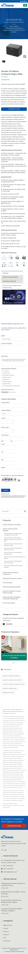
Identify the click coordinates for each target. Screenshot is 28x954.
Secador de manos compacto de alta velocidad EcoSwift (13, 544)
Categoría (16, 26)
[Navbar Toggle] (25, 5)
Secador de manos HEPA (9, 688)
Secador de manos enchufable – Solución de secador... (13, 893)
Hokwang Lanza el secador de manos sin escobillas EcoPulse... (13, 884)
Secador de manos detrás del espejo (13, 684)
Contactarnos (7, 807)
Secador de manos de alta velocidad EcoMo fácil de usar (13, 549)
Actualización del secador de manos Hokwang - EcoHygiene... (11, 910)
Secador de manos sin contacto (12, 680)
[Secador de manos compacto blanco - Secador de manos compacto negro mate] (11, 258)
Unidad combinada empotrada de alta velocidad (13, 566)
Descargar (9, 624)
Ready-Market (20, 951)
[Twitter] (3, 850)
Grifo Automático (7, 582)
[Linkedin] (5, 850)
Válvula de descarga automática (12, 587)
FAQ (4, 937)
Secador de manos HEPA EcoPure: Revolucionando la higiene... (11, 901)
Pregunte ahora (15, 109)
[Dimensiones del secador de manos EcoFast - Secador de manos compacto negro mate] (4, 258)
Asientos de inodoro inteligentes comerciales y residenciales (12, 597)
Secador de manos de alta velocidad (14, 28)
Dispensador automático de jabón (12, 578)
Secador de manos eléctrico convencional (10, 573)
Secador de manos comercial (11, 676)
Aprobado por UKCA (8, 692)
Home (10, 26)
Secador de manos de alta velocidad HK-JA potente (14, 557)
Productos (6, 931)
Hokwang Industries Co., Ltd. (18, 948)
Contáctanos (6, 940)
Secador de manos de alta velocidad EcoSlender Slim (13, 553)
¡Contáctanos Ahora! (14, 826)
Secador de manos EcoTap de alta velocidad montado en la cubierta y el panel (13, 539)
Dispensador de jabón (7, 805)
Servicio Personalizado (9, 603)
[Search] (25, 511)
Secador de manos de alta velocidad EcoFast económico (14, 31)
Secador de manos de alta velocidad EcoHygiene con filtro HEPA (13, 534)
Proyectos (6, 934)
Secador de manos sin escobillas (12, 524)
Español (24, 1)
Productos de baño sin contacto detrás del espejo (12, 591)
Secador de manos (16, 805)
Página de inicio (7, 925)
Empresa (5, 928)
